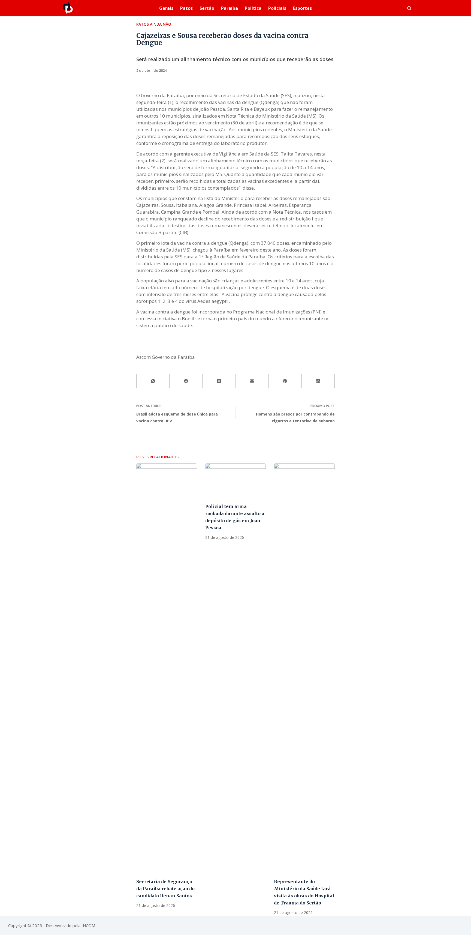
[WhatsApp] (153, 381)
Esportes (302, 8)
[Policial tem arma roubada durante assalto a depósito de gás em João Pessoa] (235, 480)
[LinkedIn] (318, 381)
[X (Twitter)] (219, 381)
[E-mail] (251, 381)
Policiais (277, 8)
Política (253, 8)
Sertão (207, 8)
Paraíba (229, 8)
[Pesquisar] (409, 8)
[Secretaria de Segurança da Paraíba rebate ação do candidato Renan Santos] (166, 668)
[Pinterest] (285, 381)
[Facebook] (186, 381)
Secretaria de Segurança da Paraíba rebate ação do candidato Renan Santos (165, 888)
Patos (186, 8)
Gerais (166, 8)
